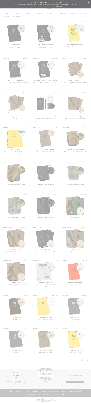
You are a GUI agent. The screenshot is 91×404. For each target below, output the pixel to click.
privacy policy (59, 6)
